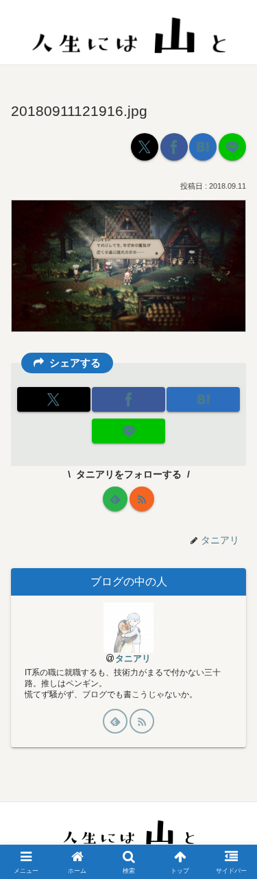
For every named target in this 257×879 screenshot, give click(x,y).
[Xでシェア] (144, 147)
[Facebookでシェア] (174, 147)
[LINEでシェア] (232, 147)
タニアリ (133, 658)
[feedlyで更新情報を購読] (115, 499)
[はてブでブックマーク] (203, 147)
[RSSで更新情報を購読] (142, 499)
